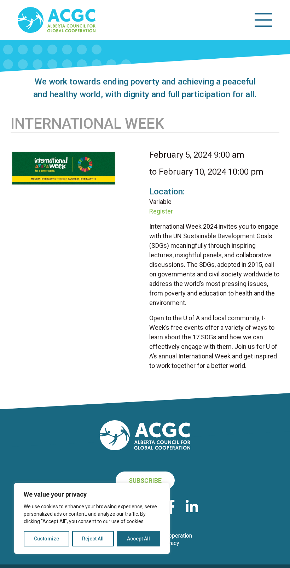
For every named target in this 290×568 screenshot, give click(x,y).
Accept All (138, 538)
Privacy (170, 543)
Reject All (93, 538)
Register (161, 211)
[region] (92, 518)
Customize (46, 538)
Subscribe (145, 480)
